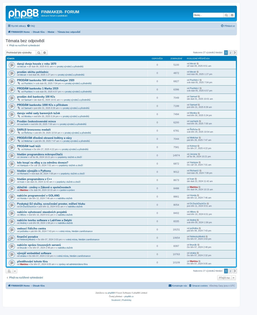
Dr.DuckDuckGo (28, 206)
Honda (23, 198)
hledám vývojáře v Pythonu (34, 170)
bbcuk (23, 66)
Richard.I (24, 173)
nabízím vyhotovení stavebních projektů (42, 212)
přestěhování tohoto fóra (32, 261)
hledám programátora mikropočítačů (40, 154)
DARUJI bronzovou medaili (34, 129)
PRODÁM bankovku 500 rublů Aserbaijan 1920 (45, 80)
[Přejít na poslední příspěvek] (198, 63)
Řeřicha (28, 133)
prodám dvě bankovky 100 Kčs (36, 96)
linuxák (23, 247)
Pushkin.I (28, 83)
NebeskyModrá (27, 239)
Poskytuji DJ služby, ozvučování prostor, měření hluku (51, 203)
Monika (27, 116)
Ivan (22, 182)
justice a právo (67, 190)
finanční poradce (27, 236)
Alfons (23, 215)
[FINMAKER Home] (24, 13)
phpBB (111, 293)
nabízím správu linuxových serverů (39, 244)
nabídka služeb (64, 198)
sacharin (24, 124)
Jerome (24, 157)
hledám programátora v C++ (34, 179)
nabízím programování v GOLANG (38, 195)
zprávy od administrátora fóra (73, 264)
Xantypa (24, 165)
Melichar (28, 141)
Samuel (28, 100)
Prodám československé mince (36, 121)
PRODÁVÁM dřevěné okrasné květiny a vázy (44, 137)
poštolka (24, 231)
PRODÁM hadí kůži (29, 146)
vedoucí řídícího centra (31, 228)
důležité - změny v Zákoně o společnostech (44, 187)
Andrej (23, 223)
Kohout (27, 149)
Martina (24, 190)
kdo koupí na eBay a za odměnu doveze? (42, 162)
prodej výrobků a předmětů (70, 66)
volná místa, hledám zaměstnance (76, 231)
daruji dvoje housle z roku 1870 (36, 63)
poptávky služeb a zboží (70, 157)
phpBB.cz (129, 296)
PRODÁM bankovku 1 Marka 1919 (37, 88)
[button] (235, 52)
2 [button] (230, 52)
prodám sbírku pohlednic (33, 72)
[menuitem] (31, 26)
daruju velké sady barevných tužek (38, 113)
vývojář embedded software (34, 253)
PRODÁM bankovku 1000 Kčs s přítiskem (42, 104)
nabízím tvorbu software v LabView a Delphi (44, 220)
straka (23, 256)
